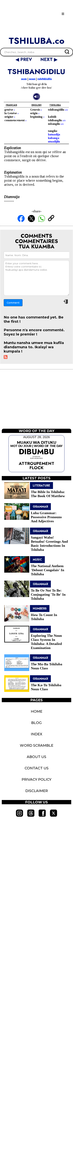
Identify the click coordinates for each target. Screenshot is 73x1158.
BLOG (36, 723)
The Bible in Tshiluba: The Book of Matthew (48, 494)
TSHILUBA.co (36, 40)
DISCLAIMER (36, 791)
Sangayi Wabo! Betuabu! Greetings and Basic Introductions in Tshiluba (49, 543)
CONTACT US (37, 768)
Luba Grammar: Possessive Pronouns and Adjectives (46, 517)
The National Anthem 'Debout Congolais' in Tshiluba (47, 570)
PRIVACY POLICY (36, 779)
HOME (36, 711)
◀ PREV (24, 59)
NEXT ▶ (48, 59)
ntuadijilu (54, 141)
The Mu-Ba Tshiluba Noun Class (46, 666)
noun (32, 79)
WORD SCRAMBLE (36, 745)
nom (24, 79)
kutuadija (54, 134)
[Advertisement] (36, 401)
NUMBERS (40, 608)
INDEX (36, 734)
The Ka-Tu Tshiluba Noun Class (46, 687)
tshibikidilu (44, 79)
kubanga (53, 138)
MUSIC (37, 560)
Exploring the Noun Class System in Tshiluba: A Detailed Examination (46, 642)
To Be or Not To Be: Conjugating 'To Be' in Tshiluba (48, 594)
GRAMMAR (40, 507)
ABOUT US (36, 757)
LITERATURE (41, 485)
